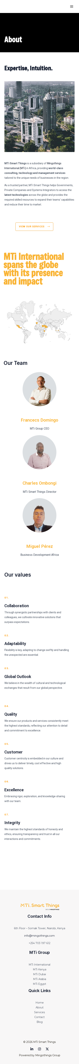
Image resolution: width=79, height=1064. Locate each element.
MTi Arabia (39, 979)
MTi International (39, 964)
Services (39, 1012)
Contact (39, 1017)
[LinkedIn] (31, 1049)
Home (39, 1002)
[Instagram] (39, 1049)
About (40, 1007)
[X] (47, 1049)
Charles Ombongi (40, 483)
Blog (40, 1022)
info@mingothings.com (39, 935)
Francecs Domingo (39, 420)
